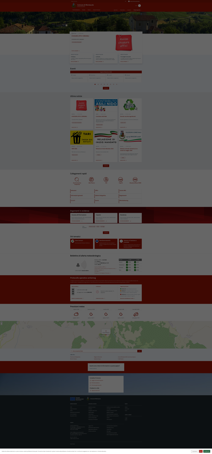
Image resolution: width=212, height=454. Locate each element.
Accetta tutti (206, 451)
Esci (201, 451)
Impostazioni (194, 451)
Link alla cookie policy (101, 451)
